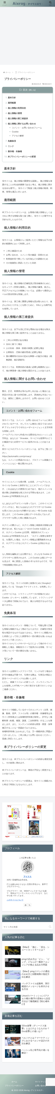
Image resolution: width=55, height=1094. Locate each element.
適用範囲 (12, 102)
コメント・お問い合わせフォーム (27, 127)
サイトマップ (40, 1081)
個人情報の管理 (15, 113)
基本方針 (12, 97)
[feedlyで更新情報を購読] (25, 905)
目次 (25, 89)
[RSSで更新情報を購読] (29, 905)
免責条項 (12, 141)
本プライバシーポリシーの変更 (22, 156)
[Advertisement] (27, 35)
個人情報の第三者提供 (18, 118)
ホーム (14, 1081)
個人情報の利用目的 (17, 108)
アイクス (27, 876)
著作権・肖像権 (15, 151)
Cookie (15, 131)
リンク (11, 146)
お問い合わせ (40, 1085)
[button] (50, 926)
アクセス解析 (18, 135)
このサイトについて (15, 900)
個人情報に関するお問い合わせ (22, 123)
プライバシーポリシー (14, 1085)
